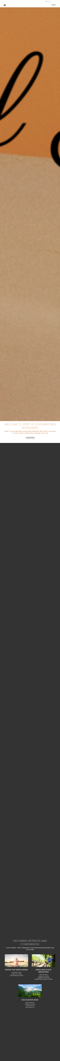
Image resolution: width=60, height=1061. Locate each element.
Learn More (30, 438)
